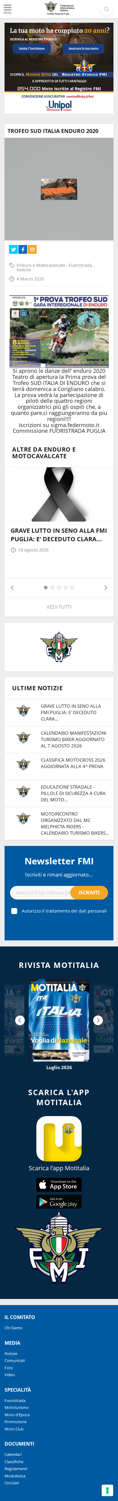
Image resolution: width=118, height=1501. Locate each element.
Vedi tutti (59, 607)
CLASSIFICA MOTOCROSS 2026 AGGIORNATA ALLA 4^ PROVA (73, 763)
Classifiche (14, 1461)
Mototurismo (17, 1407)
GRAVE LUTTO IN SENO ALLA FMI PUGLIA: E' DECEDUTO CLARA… (59, 534)
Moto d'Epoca (17, 1414)
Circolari (12, 1483)
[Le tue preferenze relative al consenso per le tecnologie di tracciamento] (107, 1490)
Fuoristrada (81, 265)
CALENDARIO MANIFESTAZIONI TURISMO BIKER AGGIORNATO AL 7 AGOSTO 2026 (73, 739)
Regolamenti (16, 1468)
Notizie (24, 270)
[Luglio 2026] (59, 1020)
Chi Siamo (13, 1327)
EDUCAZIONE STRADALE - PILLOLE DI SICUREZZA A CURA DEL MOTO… (73, 793)
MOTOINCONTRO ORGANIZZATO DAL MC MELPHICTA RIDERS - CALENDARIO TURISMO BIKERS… (75, 823)
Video (10, 1374)
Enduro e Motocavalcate (42, 265)
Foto (9, 1367)
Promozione (16, 1421)
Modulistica (15, 1476)
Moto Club (14, 1429)
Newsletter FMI (59, 861)
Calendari (13, 1454)
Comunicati (15, 1360)
